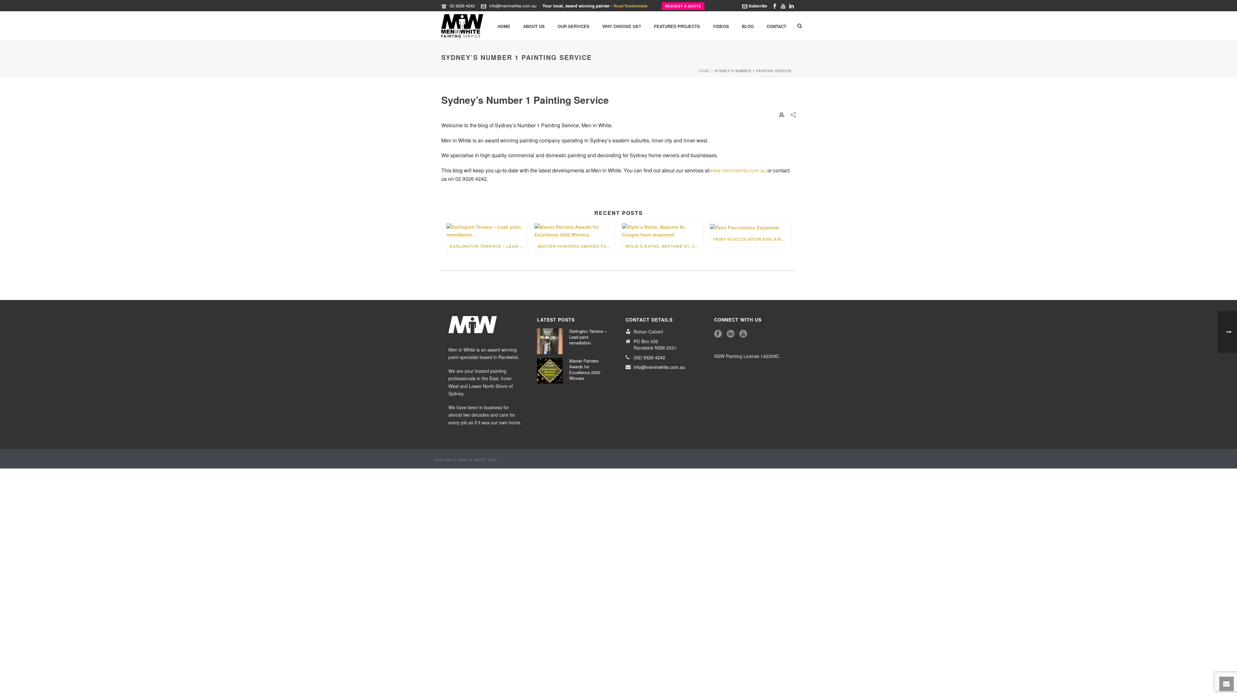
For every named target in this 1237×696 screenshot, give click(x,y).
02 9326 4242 (462, 6)
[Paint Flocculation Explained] (750, 227)
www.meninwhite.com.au (737, 170)
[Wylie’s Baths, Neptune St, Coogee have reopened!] (662, 230)
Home (504, 26)
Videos (721, 26)
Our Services (574, 26)
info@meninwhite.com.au (512, 6)
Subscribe (758, 6)
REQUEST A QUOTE (683, 6)
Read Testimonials (630, 6)
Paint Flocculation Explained (750, 239)
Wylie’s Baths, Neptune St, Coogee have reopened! (664, 246)
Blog (748, 26)
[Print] (781, 114)
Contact (776, 26)
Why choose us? (621, 26)
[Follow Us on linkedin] (730, 334)
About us (534, 26)
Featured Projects (677, 26)
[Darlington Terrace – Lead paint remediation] (486, 230)
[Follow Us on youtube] (743, 334)
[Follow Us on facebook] (718, 334)
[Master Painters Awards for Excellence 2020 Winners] (574, 230)
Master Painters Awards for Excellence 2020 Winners (576, 246)
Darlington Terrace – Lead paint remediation (488, 246)
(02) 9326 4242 (649, 357)
